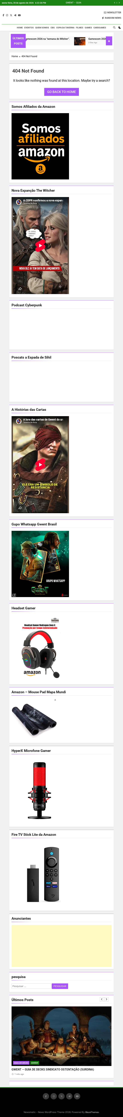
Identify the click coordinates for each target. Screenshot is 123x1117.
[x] (11, 15)
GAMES (88, 27)
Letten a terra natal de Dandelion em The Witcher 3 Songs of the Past (87, 3)
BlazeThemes (92, 1112)
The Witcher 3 (21, 1062)
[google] (15, 15)
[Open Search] (114, 27)
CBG (53, 27)
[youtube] (19, 15)
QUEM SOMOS (42, 27)
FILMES (79, 27)
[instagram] (7, 15)
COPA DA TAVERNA (65, 27)
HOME (20, 27)
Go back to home (61, 92)
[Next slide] (119, 2)
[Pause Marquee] (109, 40)
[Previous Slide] (115, 2)
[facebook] (3, 15)
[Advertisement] (61, 946)
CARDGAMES (99, 27)
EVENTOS (29, 27)
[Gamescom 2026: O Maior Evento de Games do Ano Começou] (60, 42)
